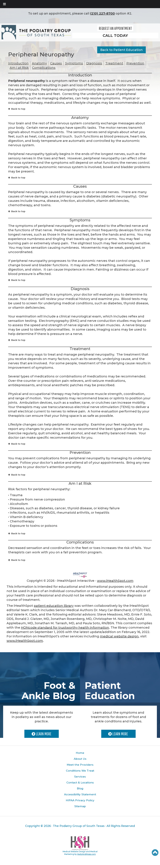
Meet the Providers (80, 764)
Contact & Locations (80, 782)
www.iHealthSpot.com (115, 581)
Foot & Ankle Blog (48, 690)
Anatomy (39, 63)
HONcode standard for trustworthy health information (65, 627)
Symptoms (74, 63)
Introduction (18, 63)
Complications (43, 68)
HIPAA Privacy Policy (80, 800)
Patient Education (110, 690)
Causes (56, 63)
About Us (80, 758)
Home (80, 752)
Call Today (115, 35)
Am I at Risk (19, 68)
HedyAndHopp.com (86, 854)
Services (80, 776)
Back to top (18, 108)
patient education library (54, 606)
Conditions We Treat (80, 770)
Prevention (135, 63)
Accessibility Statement (80, 794)
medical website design (119, 636)
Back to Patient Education (121, 50)
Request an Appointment (115, 28)
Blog (80, 788)
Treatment (114, 63)
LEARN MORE (43, 733)
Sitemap (80, 806)
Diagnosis (94, 63)
